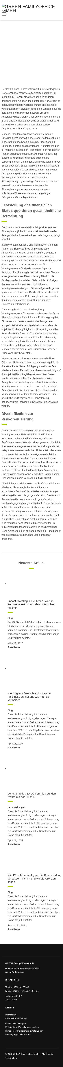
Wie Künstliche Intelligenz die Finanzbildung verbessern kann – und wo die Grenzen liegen (34, 878)
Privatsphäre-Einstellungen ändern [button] (22, 1027)
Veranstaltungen (16, 807)
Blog (10, 618)
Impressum (10, 1014)
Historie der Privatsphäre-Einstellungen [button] (24, 1031)
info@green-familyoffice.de (26, 991)
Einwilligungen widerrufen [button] (17, 1034)
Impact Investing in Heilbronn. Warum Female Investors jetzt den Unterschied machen (31, 604)
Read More (14, 647)
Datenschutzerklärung (16, 1018)
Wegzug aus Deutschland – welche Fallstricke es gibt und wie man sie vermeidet (29, 697)
